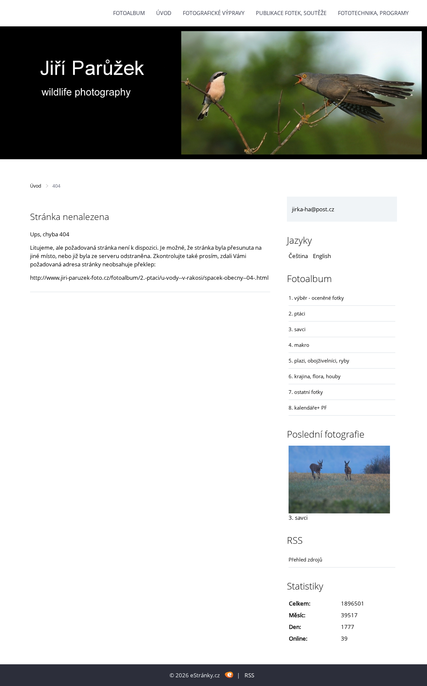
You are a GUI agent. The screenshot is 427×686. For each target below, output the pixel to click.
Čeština (298, 256)
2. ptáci (297, 313)
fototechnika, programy (373, 13)
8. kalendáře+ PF (308, 407)
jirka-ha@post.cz (313, 209)
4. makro (299, 344)
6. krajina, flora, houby (315, 376)
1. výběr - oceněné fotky (316, 297)
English (322, 256)
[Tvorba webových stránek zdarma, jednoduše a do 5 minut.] (229, 674)
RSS (249, 675)
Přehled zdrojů (305, 559)
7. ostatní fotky (306, 392)
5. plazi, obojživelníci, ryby (319, 360)
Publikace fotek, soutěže (291, 13)
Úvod (163, 13)
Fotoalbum (129, 13)
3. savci (297, 329)
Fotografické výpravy (214, 13)
